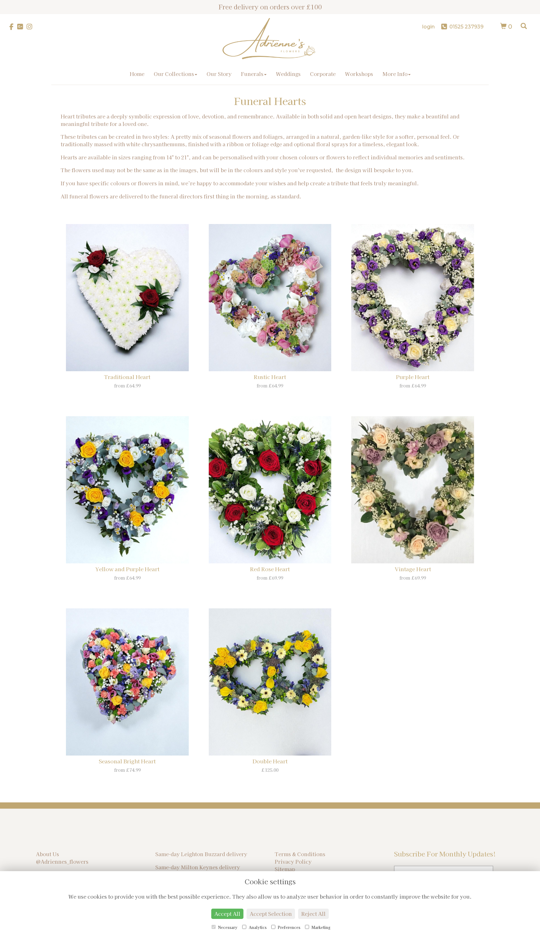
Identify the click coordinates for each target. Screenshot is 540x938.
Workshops (359, 73)
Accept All (227, 913)
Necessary (227, 927)
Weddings (288, 73)
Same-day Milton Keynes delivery (197, 867)
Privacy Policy (293, 861)
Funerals (252, 73)
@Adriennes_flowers (62, 861)
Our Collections (174, 73)
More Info (395, 73)
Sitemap (285, 869)
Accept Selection (271, 913)
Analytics (257, 927)
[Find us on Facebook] (13, 27)
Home (137, 73)
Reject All (313, 913)
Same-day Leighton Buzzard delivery (201, 854)
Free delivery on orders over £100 (270, 6)
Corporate (323, 73)
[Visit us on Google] (22, 27)
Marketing (320, 927)
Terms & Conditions (300, 854)
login (428, 27)
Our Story (219, 73)
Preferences (288, 927)
